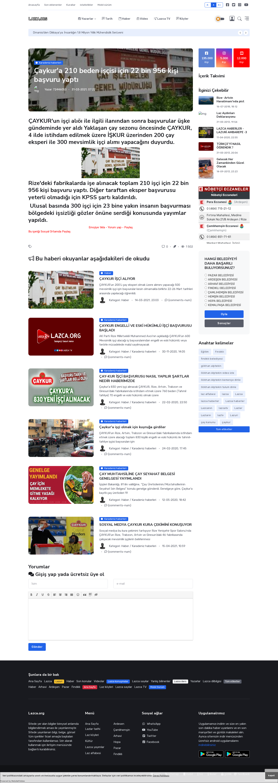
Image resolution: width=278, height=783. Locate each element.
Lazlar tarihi (92, 729)
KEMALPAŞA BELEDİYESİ (224, 305)
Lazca (239, 394)
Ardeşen (54, 687)
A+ (219, 5)
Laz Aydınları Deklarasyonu (226, 115)
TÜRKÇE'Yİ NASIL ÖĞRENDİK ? (229, 145)
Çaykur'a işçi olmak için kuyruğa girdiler (132, 427)
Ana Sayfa (35, 681)
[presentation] (31, 595)
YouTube (152, 730)
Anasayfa (34, 4)
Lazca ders (180, 681)
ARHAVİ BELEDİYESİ (221, 284)
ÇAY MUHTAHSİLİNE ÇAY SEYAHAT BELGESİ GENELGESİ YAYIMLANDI (137, 476)
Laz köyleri (106, 687)
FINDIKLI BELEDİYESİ (222, 288)
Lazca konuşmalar (118, 681)
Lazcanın (206, 408)
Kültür (89, 741)
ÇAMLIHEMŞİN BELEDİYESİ (225, 292)
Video (143, 18)
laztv (220, 415)
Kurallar (70, 4)
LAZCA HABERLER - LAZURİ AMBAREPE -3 (232, 130)
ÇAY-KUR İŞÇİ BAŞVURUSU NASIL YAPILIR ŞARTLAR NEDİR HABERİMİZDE (144, 378)
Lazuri (234, 415)
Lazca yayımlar (94, 747)
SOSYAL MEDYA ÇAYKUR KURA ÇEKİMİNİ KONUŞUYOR (145, 524)
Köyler (184, 18)
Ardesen (118, 724)
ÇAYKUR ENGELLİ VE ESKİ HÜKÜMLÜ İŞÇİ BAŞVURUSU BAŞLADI (145, 327)
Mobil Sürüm (157, 687)
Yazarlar (87, 18)
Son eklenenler (53, 4)
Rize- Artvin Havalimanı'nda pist (230, 99)
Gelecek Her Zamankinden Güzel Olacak (230, 162)
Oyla (224, 314)
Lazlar (238, 408)
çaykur (226, 422)
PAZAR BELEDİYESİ (221, 275)
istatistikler (86, 4)
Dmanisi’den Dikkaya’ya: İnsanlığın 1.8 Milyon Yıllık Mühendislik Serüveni (78, 32)
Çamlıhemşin (121, 730)
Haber (125, 18)
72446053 (60, 89)
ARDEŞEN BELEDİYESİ (222, 279)
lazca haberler (210, 401)
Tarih (109, 18)
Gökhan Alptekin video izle (217, 372)
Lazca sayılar (140, 681)
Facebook (152, 742)
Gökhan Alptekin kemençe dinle (221, 379)
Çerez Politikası (161, 775)
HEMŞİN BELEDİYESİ (221, 296)
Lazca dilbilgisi (212, 681)
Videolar (99, 681)
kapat (271, 775)
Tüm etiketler (224, 429)
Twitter (150, 736)
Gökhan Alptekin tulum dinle (218, 387)
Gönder (37, 647)
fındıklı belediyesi (212, 358)
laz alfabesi (208, 394)
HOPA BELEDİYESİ (220, 301)
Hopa (116, 742)
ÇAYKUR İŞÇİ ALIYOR (117, 278)
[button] (239, 19)
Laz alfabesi (93, 753)
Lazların (206, 415)
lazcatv (223, 408)
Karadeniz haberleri (50, 62)
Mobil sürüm (105, 4)
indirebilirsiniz (207, 745)
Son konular (84, 681)
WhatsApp (154, 724)
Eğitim (205, 351)
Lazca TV (163, 18)
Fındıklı (219, 351)
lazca (225, 394)
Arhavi (42, 687)
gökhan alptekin (211, 365)
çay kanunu (208, 422)
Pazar (65, 687)
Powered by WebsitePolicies (12, 781)
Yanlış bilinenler (160, 681)
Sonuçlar (224, 323)
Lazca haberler (235, 401)
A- (208, 5)
